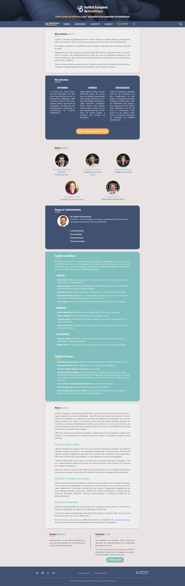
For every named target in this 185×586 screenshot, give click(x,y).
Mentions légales (100, 573)
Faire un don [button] (115, 560)
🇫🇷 (134, 24)
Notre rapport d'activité (95, 131)
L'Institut (95, 24)
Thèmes (66, 24)
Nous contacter (83, 573)
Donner (124, 24)
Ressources (80, 24)
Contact (109, 24)
